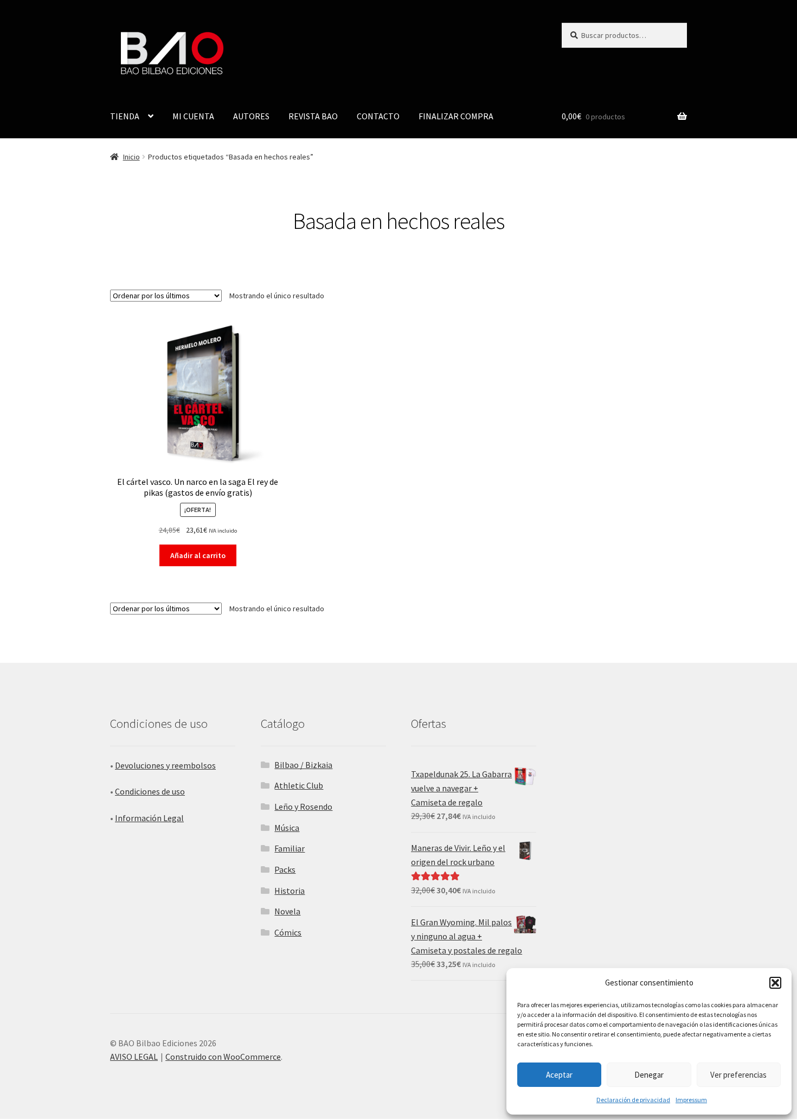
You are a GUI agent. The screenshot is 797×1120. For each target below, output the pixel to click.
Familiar (289, 848)
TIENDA (124, 116)
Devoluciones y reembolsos (165, 765)
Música (286, 827)
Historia (289, 890)
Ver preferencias (738, 1075)
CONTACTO (378, 116)
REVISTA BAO (313, 116)
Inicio (131, 157)
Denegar (649, 1075)
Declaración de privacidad (633, 1100)
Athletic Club (298, 785)
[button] (775, 982)
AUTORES (251, 116)
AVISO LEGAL (134, 1056)
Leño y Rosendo (303, 806)
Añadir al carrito (198, 555)
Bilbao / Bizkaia (303, 764)
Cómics (287, 932)
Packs (284, 869)
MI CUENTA (193, 116)
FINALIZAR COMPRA (456, 116)
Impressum (691, 1100)
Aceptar (559, 1075)
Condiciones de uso (150, 791)
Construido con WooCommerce (223, 1056)
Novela (287, 911)
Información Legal (149, 817)
